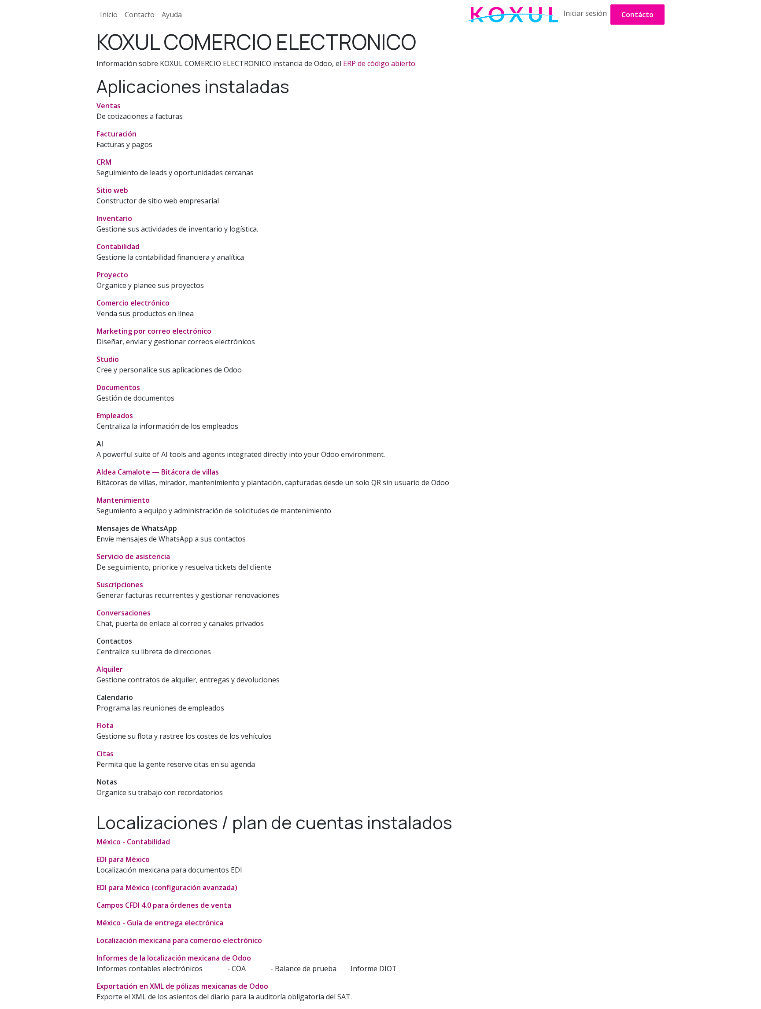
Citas (105, 754)
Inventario (114, 218)
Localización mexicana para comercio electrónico (179, 940)
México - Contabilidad (133, 842)
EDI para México (123, 859)
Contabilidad (118, 246)
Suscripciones (119, 584)
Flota (105, 725)
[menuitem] (108, 14)
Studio (107, 359)
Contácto (637, 14)
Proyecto (112, 275)
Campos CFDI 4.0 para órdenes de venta (163, 905)
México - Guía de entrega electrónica (159, 923)
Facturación (116, 134)
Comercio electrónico (133, 303)
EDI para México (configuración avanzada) (166, 887)
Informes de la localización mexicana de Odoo (173, 958)
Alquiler (109, 669)
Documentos (118, 387)
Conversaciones (123, 613)
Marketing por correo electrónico (153, 331)
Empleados (114, 415)
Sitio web (112, 190)
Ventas (108, 105)
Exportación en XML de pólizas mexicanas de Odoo (182, 986)
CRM (103, 162)
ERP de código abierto (379, 63)
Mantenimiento (123, 500)
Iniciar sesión (585, 13)
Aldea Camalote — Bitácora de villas (157, 472)
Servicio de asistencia (133, 556)
